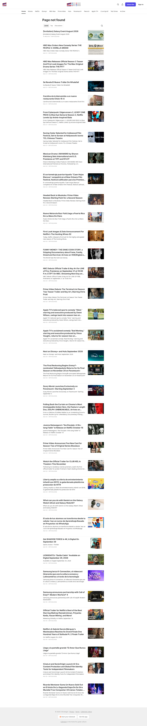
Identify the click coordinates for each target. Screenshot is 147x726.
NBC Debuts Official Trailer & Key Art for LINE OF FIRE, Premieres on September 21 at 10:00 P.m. (61, 277)
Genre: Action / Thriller (51, 545)
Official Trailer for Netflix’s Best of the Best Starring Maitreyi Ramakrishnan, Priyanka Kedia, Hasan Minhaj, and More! (62, 613)
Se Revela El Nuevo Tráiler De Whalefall (61, 82)
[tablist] (53, 26)
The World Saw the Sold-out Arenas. (55, 258)
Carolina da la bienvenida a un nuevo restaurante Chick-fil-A (60, 97)
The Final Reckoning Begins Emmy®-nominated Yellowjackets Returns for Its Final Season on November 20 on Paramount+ (63, 368)
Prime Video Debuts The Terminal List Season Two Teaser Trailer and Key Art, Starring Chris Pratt (64, 292)
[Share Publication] (122, 4)
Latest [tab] (46, 26)
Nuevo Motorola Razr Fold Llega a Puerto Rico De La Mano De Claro (64, 214)
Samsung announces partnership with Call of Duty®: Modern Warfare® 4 (64, 593)
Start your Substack (68, 717)
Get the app (83, 717)
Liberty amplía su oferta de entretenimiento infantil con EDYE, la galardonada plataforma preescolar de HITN (63, 482)
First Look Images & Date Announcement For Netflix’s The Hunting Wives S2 (63, 232)
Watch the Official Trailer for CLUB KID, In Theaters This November (62, 462)
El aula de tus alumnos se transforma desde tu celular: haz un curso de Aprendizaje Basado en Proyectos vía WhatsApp (64, 521)
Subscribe (130, 4)
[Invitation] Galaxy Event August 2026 (60, 31)
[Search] (118, 4)
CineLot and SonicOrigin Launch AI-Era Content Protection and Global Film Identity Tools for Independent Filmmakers (62, 666)
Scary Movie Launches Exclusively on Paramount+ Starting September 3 (60, 387)
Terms (77, 712)
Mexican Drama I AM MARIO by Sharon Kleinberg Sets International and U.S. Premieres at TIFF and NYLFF (60, 156)
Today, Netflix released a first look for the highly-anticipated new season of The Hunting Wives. (63, 238)
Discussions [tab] (58, 26)
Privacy (72, 712)
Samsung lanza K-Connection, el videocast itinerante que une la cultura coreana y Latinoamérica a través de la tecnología (62, 574)
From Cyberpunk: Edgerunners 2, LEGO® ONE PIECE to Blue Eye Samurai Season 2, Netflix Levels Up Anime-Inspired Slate (64, 115)
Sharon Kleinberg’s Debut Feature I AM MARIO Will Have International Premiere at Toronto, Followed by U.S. (62, 163)
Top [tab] (51, 26)
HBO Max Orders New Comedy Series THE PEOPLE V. (61, 51)
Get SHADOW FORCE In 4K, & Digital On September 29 (61, 540)
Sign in (140, 4)
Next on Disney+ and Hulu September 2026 (63, 351)
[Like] (44, 39)
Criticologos (55, 36)
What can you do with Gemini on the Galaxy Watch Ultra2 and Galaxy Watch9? (63, 501)
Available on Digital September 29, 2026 (57, 561)
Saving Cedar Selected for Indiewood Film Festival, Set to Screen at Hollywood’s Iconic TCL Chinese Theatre (63, 135)
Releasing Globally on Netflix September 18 (58, 618)
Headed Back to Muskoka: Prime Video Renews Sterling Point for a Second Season (62, 196)
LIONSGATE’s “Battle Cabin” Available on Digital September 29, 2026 (61, 556)
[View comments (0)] (57, 39)
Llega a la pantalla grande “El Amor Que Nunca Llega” (64, 649)
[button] (23, 11)
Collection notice (86, 712)
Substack (64, 722)
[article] (73, 35)
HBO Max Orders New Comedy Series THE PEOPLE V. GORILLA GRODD (62, 46)
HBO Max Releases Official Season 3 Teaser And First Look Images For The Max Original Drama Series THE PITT (63, 64)
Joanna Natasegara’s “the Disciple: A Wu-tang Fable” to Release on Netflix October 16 (63, 426)
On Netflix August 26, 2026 (52, 637)
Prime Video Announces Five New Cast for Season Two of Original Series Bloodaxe (62, 444)
